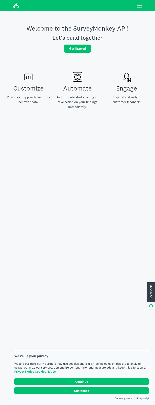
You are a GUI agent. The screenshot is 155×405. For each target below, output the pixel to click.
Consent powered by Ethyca (130, 398)
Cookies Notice (45, 371)
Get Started (77, 48)
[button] (150, 295)
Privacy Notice (24, 371)
